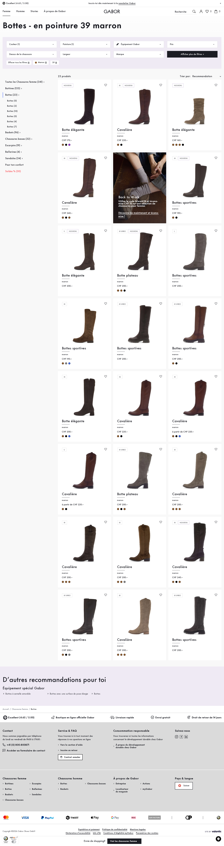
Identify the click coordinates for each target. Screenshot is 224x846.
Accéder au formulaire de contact (26, 751)
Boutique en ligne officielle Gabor (75, 718)
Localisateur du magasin (122, 790)
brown (118, 145)
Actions (146, 784)
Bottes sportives (184, 202)
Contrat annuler (71, 757)
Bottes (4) (12, 122)
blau (69, 363)
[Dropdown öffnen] (12, 11)
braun (63, 145)
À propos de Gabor (55, 11)
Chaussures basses (14, 800)
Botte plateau (127, 275)
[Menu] (17, 837)
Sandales (36, 795)
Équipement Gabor (130, 44)
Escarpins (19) (12, 145)
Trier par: (185, 76)
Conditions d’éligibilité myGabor (118, 833)
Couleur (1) (14, 44)
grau (66, 363)
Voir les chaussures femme (124, 841)
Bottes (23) (11, 95)
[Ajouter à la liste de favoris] (105, 84)
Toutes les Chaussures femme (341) (24, 82)
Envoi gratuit (162, 718)
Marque (120, 54)
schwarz (66, 145)
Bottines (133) (12, 88)
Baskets (9, 795)
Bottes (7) (12, 127)
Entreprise (121, 784)
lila (69, 145)
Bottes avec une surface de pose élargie (69, 694)
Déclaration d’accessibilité (78, 833)
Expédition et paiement (89, 829)
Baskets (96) (12, 132)
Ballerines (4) (12, 152)
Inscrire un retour (68, 750)
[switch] (14, 841)
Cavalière (124, 130)
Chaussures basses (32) (17, 139)
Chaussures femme (20, 709)
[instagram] (176, 736)
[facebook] (181, 736)
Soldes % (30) (13, 171)
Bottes (97, 694)
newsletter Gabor (127, 3)
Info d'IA (97, 833)
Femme (6, 11)
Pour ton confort (14, 165)
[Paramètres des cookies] (218, 838)
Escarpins (36, 784)
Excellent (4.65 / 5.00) (21, 718)
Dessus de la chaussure (20, 54)
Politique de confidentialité (114, 829)
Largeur (66, 54)
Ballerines (37, 789)
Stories (34, 11)
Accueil (6, 709)
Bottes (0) (12, 101)
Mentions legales (138, 829)
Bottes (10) (12, 111)
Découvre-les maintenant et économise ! (138, 215)
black (121, 145)
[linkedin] (186, 736)
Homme (20, 11)
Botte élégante (73, 130)
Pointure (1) (68, 44)
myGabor (147, 789)
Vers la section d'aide (71, 745)
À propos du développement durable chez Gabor (130, 746)
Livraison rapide (125, 718)
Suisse (186, 786)
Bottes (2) (12, 106)
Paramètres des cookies (147, 833)
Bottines (9, 784)
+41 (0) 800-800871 (18, 745)
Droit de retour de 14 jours (206, 718)
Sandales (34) (13, 158)
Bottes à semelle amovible (18, 694)
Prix (171, 44)
